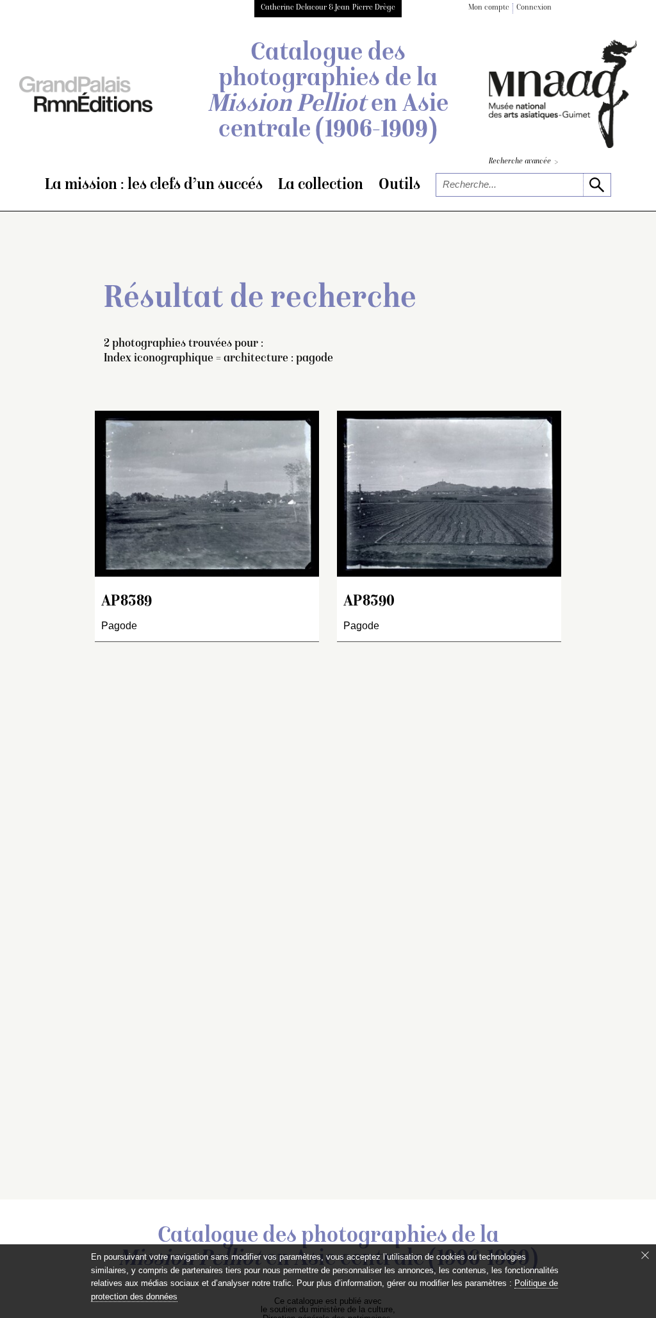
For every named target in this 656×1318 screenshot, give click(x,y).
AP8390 (369, 602)
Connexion (534, 8)
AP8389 (126, 602)
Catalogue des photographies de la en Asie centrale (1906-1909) (328, 92)
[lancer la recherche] (597, 185)
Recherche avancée (523, 162)
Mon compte (488, 8)
